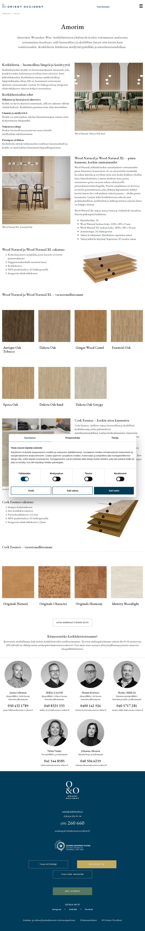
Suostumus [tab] (30, 437)
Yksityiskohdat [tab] (72, 437)
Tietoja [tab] (115, 437)
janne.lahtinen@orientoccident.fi (18, 710)
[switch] (57, 479)
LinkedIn (73, 909)
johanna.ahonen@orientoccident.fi (91, 765)
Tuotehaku (103, 7)
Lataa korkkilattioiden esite (72, 622)
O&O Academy (72, 891)
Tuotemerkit (6, 13)
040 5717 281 (127, 705)
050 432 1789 (18, 705)
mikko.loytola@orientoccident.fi (54, 710)
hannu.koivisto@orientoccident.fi (91, 710)
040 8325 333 (54, 705)
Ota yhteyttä (97, 864)
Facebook (89, 909)
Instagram (56, 909)
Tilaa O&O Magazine (72, 874)
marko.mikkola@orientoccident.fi (127, 710)
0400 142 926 (90, 705)
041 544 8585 (54, 760)
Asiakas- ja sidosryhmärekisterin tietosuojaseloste (49, 920)
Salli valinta (72, 490)
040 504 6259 (90, 760)
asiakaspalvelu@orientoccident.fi (72, 830)
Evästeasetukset (88, 920)
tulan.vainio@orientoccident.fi (54, 765)
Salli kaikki (114, 490)
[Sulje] (141, 6)
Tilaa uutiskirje (48, 864)
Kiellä (31, 490)
